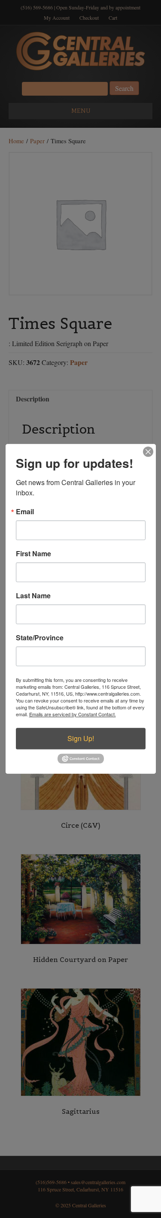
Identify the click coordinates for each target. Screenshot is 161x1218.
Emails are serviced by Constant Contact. (72, 714)
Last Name (33, 595)
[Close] (148, 451)
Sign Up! (80, 738)
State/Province (40, 637)
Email (25, 511)
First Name (33, 553)
